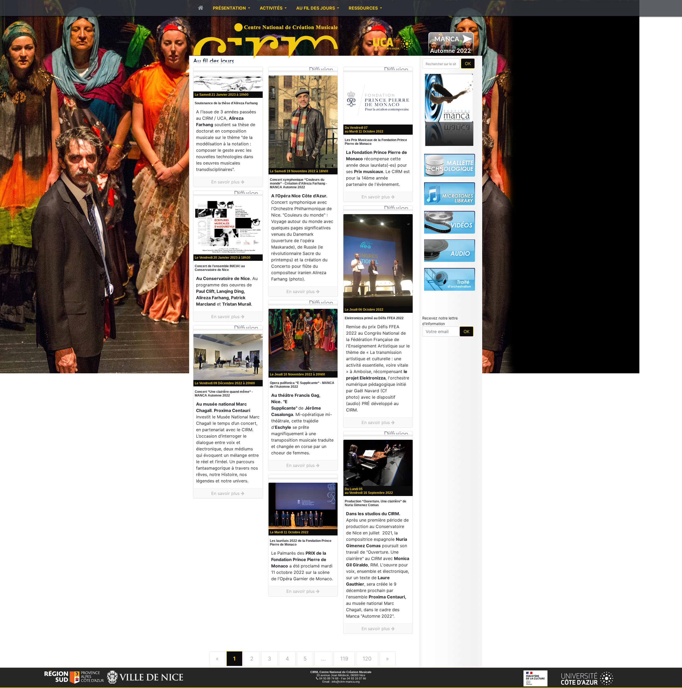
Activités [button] (271, 8)
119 (344, 658)
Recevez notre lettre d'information (440, 321)
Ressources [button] (364, 8)
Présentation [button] (230, 8)
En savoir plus (226, 182)
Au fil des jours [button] (316, 8)
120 (367, 658)
